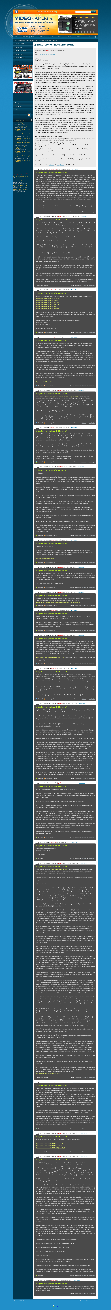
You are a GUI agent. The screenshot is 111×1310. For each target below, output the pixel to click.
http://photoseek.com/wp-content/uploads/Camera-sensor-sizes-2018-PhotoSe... (59, 602)
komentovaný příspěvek (42, 285)
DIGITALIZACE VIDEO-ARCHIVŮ (20, 185)
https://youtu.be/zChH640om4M (45, 558)
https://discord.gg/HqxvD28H (60, 869)
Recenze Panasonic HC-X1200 (20, 176)
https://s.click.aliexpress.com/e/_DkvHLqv (47, 308)
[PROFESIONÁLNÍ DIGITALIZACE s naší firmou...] (23, 92)
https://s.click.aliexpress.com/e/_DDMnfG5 (47, 298)
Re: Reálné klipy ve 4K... (21, 122)
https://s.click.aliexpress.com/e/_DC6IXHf (47, 306)
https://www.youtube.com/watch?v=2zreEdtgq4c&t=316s (62, 397)
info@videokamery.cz (42, 30)
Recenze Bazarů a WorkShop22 (21, 189)
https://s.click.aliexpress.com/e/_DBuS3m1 (47, 302)
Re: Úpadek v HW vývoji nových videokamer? (51, 173)
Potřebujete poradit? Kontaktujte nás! (46, 11)
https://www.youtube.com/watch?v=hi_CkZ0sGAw (50, 658)
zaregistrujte (60, 165)
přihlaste (51, 165)
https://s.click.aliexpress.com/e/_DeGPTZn (47, 304)
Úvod (16, 40)
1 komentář (40, 332)
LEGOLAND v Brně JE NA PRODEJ (21, 181)
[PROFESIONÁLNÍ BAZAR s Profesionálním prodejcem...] (23, 78)
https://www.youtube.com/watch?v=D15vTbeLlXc (49, 1144)
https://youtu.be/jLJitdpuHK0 (44, 382)
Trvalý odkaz (75, 169)
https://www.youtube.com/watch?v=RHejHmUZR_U (50, 1148)
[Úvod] (35, 20)
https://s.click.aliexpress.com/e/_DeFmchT (47, 300)
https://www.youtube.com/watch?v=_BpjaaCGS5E (50, 1146)
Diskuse (20, 40)
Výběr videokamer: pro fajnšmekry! (30, 40)
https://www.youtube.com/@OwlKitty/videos (48, 1073)
